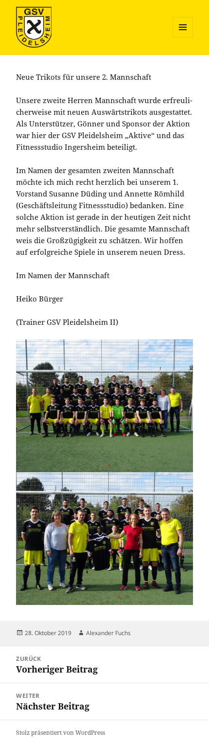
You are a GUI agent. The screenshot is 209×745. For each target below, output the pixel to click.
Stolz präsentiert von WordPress (60, 732)
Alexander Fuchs (108, 633)
